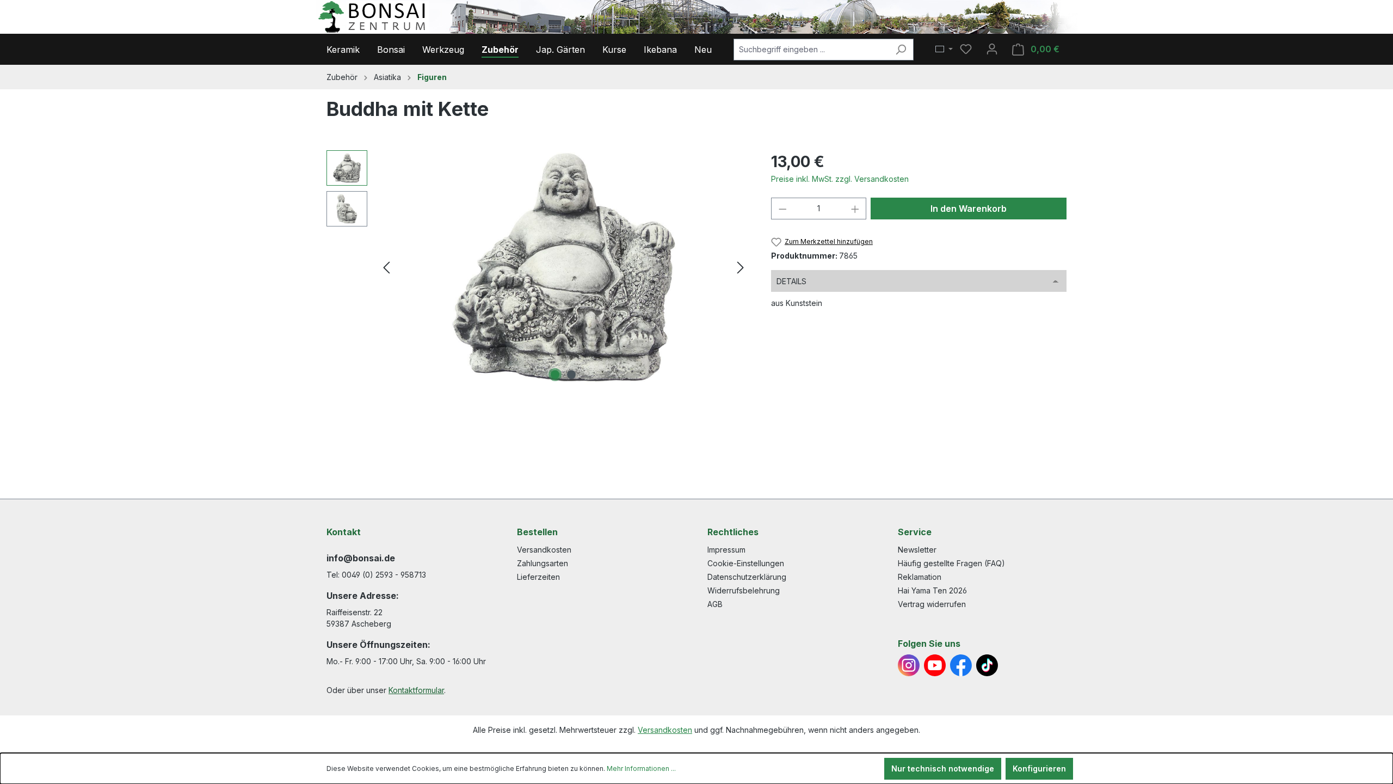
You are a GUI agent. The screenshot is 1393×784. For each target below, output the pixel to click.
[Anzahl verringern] (782, 208)
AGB (715, 604)
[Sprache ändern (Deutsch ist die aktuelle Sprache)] (944, 49)
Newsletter (917, 549)
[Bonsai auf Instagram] (909, 665)
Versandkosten (544, 549)
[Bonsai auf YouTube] (935, 665)
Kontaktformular (416, 690)
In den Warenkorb (968, 208)
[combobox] (811, 49)
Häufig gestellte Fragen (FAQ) (951, 563)
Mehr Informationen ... (641, 768)
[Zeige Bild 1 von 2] (555, 374)
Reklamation (919, 576)
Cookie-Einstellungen (745, 563)
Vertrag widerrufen (932, 604)
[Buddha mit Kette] (563, 267)
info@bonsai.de (360, 558)
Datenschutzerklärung (746, 576)
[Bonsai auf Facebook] (961, 665)
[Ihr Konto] (992, 49)
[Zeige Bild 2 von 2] (571, 374)
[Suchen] (901, 49)
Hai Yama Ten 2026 (932, 590)
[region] (538, 267)
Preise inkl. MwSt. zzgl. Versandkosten (840, 178)
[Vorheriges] (386, 267)
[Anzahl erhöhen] (855, 208)
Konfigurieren (1039, 768)
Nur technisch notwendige (942, 768)
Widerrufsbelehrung (743, 590)
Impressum (726, 549)
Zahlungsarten (542, 563)
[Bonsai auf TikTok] (987, 665)
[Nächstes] (740, 267)
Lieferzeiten (538, 576)
